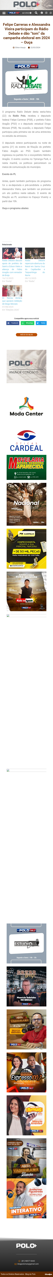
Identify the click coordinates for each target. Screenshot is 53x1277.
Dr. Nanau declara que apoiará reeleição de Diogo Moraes (12, 301)
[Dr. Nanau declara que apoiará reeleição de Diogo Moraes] (12, 290)
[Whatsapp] (51, 13)
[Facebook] (42, 13)
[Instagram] (46, 13)
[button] (4, 12)
